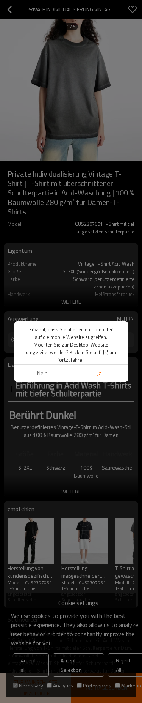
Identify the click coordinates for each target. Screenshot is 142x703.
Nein (42, 373)
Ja (99, 373)
